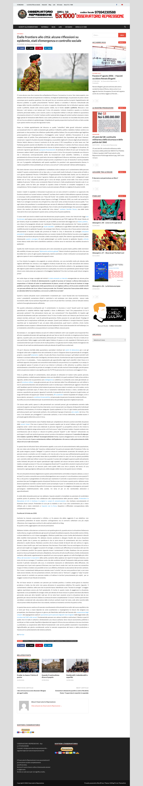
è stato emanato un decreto (58, 278)
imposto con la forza (49, 506)
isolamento (34, 355)
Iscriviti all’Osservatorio (33, 4)
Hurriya (21, 634)
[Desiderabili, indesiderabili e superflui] (77, 666)
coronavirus (35, 641)
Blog (50, 4)
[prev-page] (93, 100)
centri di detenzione (72, 350)
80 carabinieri (58, 394)
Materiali (44, 4)
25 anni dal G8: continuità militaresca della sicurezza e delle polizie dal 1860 (107, 139)
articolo (86, 239)
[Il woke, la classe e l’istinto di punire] (28, 666)
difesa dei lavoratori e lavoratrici (28, 558)
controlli (26, 641)
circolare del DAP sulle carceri (27, 617)
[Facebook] (116, 4)
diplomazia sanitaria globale (49, 251)
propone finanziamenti (47, 150)
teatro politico (83, 221)
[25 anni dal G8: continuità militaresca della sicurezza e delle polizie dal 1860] (109, 121)
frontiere (51, 641)
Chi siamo (59, 4)
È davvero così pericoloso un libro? (105, 178)
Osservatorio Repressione (34, 44)
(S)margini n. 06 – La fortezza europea (106, 286)
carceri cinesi (25, 424)
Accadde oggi (96, 73)
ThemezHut (122, 783)
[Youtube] (122, 4)
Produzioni (95, 134)
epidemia (43, 641)
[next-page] (97, 100)
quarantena (59, 641)
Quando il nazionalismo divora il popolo (50, 676)
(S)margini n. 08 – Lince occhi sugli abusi (107, 223)
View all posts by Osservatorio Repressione (46, 706)
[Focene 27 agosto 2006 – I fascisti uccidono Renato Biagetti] (109, 58)
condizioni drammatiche (42, 397)
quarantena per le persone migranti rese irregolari (57, 615)
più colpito (75, 412)
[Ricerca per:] (109, 35)
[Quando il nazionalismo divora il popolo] (53, 666)
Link (54, 4)
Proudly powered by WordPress (94, 783)
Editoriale (20, 33)
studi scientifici (49, 226)
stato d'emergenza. (71, 641)
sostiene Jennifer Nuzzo (68, 209)
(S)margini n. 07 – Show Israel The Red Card (108, 253)
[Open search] (125, 27)
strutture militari (27, 382)
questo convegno (32, 239)
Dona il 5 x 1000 (68, 4)
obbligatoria (49, 380)
